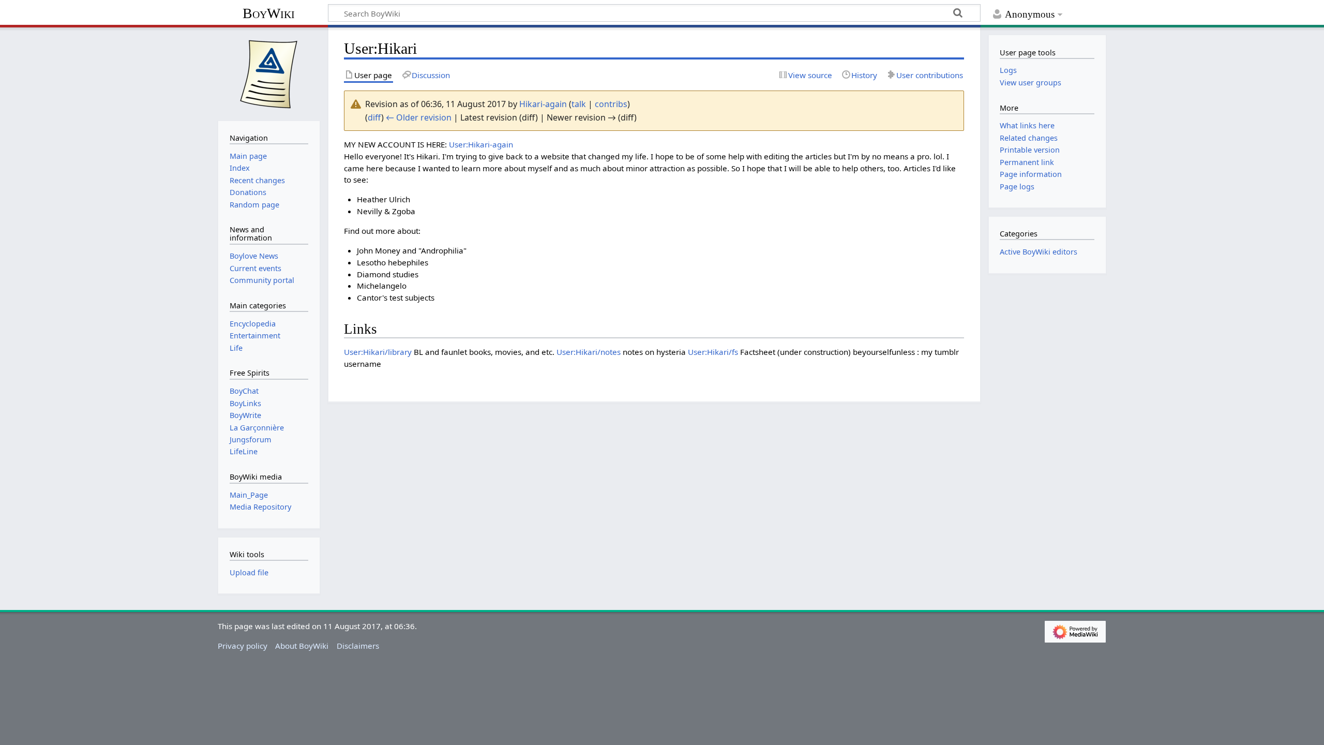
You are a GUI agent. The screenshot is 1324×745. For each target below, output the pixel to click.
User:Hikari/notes (588, 352)
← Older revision (419, 117)
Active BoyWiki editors (1038, 252)
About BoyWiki (301, 645)
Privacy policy (242, 645)
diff (374, 117)
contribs (611, 104)
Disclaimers (358, 645)
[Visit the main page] (269, 73)
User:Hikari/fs (713, 352)
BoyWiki (269, 13)
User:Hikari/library (378, 352)
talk (578, 104)
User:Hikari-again (481, 144)
